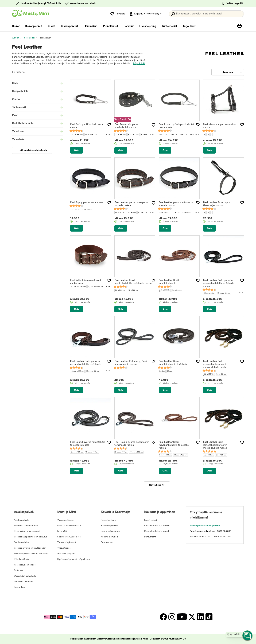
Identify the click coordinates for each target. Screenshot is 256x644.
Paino (15, 115)
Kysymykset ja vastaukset (27, 531)
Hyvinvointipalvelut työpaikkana (73, 559)
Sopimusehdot (21, 542)
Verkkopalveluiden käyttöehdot (30, 548)
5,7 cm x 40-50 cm (95, 287)
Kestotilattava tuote (22, 123)
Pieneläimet (110, 26)
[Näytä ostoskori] (240, 26)
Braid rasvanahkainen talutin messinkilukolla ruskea (215, 445)
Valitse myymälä (235, 3)
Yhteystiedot (64, 548)
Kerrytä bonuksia (109, 537)
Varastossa (18, 131)
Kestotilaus (19, 587)
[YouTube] (182, 616)
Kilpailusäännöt (22, 559)
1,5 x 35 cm (87, 209)
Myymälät (62, 531)
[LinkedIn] (200, 616)
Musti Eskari (150, 520)
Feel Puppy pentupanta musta (86, 202)
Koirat (16, 26)
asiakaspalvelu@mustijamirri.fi (205, 526)
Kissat (51, 26)
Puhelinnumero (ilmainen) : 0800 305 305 (210, 531)
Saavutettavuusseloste (69, 537)
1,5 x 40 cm (131, 212)
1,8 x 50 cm (119, 212)
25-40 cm (173, 134)
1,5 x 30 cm (75, 209)
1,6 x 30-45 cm (91, 134)
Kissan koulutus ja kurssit (157, 531)
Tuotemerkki (19, 107)
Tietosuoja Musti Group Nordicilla (31, 553)
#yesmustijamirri (65, 520)
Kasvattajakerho (109, 526)
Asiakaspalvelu (21, 520)
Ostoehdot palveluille (25, 576)
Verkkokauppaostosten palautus (30, 537)
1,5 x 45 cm (142, 212)
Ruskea (162, 371)
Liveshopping (147, 26)
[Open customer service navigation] (247, 635)
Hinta (15, 83)
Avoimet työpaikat (66, 553)
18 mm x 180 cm (77, 371)
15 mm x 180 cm (223, 293)
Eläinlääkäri (91, 26)
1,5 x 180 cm (221, 374)
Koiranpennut (33, 26)
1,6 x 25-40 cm (77, 134)
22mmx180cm (209, 293)
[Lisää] (109, 125)
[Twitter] (192, 616)
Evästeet (18, 570)
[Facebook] (163, 616)
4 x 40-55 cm (146, 134)
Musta (169, 371)
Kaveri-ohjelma (108, 520)
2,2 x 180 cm (209, 374)
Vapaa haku (18, 139)
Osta (76, 150)
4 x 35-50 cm (133, 134)
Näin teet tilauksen (23, 581)
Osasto (16, 99)
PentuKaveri (107, 542)
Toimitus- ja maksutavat (26, 526)
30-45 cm (183, 134)
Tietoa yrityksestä (66, 542)
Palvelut (129, 26)
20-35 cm (163, 134)
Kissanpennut (69, 26)
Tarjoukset (189, 26)
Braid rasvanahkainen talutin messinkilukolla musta (215, 364)
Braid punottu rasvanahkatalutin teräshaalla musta (218, 283)
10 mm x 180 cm (92, 452)
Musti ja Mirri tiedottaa (69, 526)
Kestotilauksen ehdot (25, 565)
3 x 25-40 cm (120, 134)
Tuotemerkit (169, 26)
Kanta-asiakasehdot (111, 531)
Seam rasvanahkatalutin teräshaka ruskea (174, 445)
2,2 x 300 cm (133, 290)
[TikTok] (208, 616)
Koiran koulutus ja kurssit (157, 526)
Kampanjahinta (20, 91)
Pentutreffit (150, 537)
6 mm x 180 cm (77, 452)
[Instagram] (172, 616)
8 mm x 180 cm (165, 455)
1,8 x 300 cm (120, 290)
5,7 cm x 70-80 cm (78, 287)
